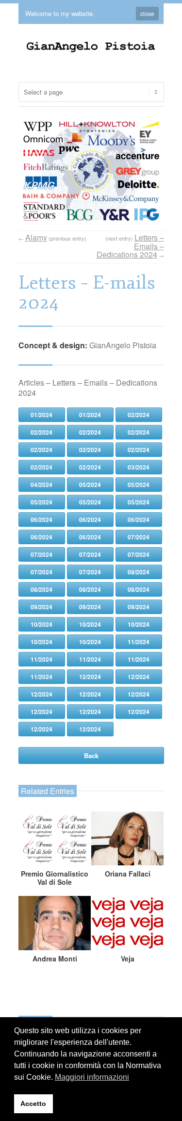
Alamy (36, 237)
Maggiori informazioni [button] (92, 1077)
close (147, 13)
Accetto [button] (33, 1103)
